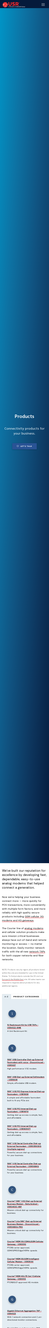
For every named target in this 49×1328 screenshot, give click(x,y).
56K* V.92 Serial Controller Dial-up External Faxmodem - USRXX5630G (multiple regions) (24, 1146)
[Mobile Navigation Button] (43, 4)
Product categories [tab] (26, 996)
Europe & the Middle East (13, 979)
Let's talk (26, 446)
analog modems (33, 928)
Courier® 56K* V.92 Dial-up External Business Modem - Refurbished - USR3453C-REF (24, 1204)
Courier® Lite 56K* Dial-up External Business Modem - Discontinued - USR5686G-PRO (24, 1224)
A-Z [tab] (6, 996)
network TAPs (37, 951)
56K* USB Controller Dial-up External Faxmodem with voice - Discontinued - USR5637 (26, 1062)
